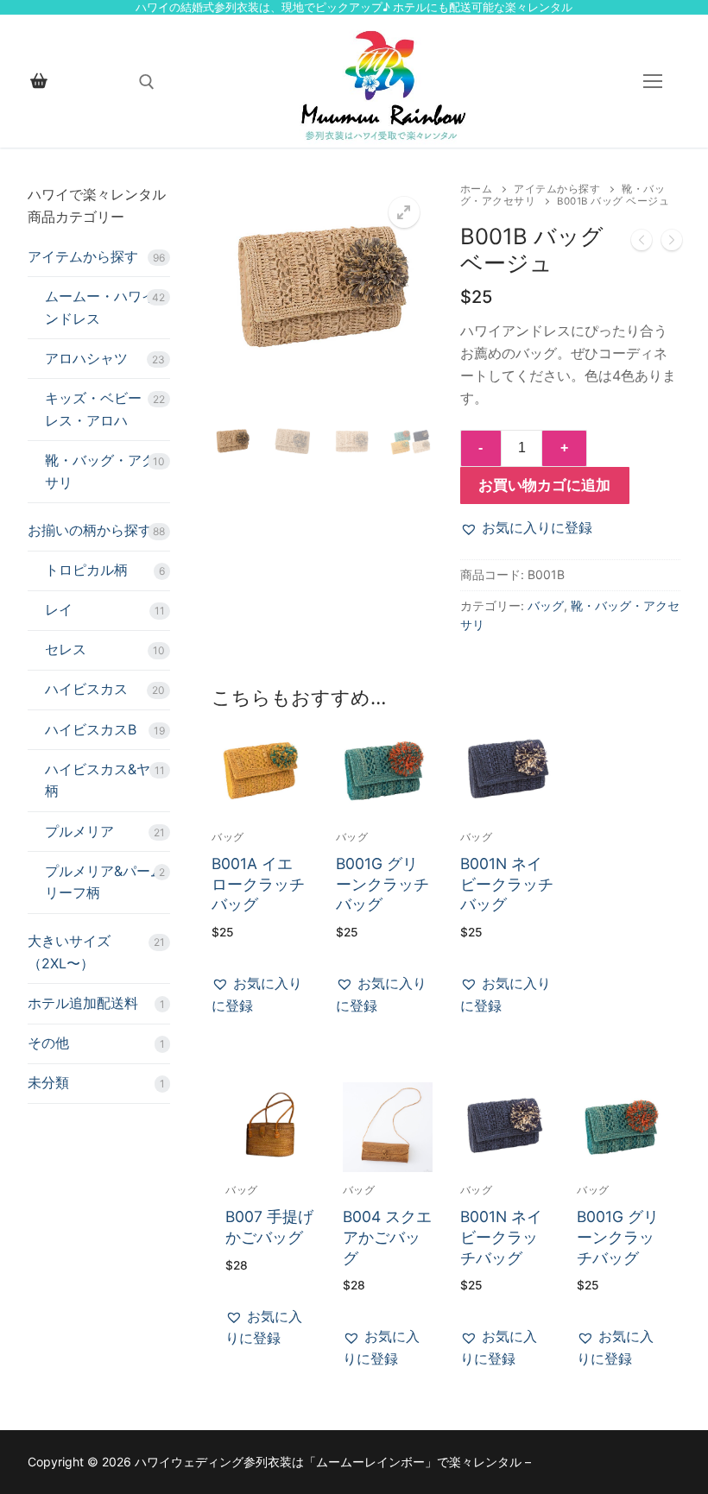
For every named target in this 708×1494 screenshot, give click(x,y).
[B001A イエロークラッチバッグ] (641, 243)
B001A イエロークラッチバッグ (258, 884)
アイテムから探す (557, 189)
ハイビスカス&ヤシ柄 (104, 780)
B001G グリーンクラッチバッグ (382, 884)
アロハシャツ (86, 358)
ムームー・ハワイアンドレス (107, 307)
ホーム (476, 189)
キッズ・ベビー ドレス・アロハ (102, 409)
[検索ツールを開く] (147, 82)
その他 (48, 1042)
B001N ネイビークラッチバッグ (506, 884)
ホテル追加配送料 (83, 1003)
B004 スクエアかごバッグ (387, 1237)
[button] (404, 212)
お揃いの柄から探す (90, 530)
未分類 (48, 1082)
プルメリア (79, 831)
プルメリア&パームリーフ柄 (104, 882)
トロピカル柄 (86, 569)
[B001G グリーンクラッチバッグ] (671, 243)
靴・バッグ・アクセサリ (107, 471)
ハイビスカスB (90, 729)
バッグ (546, 605)
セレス (65, 649)
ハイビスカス (86, 688)
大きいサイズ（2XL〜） (69, 952)
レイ (59, 609)
